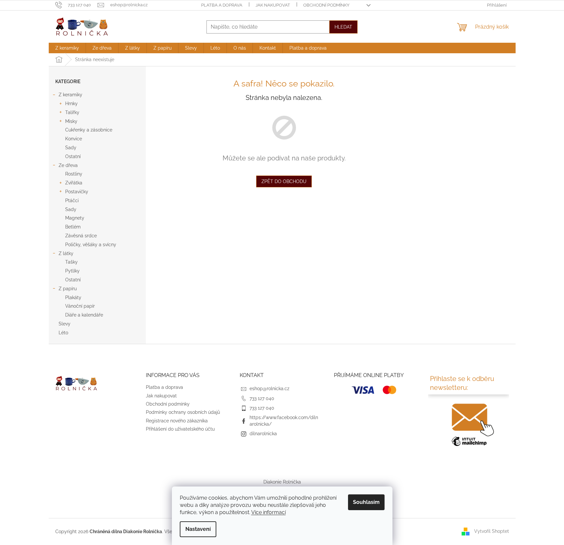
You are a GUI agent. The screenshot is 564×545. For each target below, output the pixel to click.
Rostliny (73, 174)
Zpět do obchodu (284, 181)
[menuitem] (67, 48)
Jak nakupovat (272, 5)
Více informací (268, 512)
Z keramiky (70, 94)
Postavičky (76, 191)
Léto (63, 332)
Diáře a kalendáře (84, 315)
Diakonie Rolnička (282, 482)
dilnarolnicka (263, 433)
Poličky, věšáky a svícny (90, 244)
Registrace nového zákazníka (177, 420)
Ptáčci (72, 200)
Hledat (343, 27)
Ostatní (73, 156)
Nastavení (198, 529)
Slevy (64, 323)
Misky (71, 121)
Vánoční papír (80, 306)
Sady (70, 147)
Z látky (66, 253)
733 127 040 (262, 398)
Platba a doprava (221, 5)
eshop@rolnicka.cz (269, 388)
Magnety (74, 218)
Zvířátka (73, 182)
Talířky (72, 112)
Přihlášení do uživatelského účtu (180, 429)
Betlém (73, 226)
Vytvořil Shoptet (491, 531)
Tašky (71, 262)
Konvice (73, 138)
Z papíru (68, 288)
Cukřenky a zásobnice (88, 129)
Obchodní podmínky (326, 5)
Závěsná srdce (81, 235)
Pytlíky (72, 270)
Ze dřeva (68, 165)
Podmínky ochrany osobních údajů (183, 412)
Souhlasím (366, 502)
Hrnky (71, 103)
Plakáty (73, 297)
